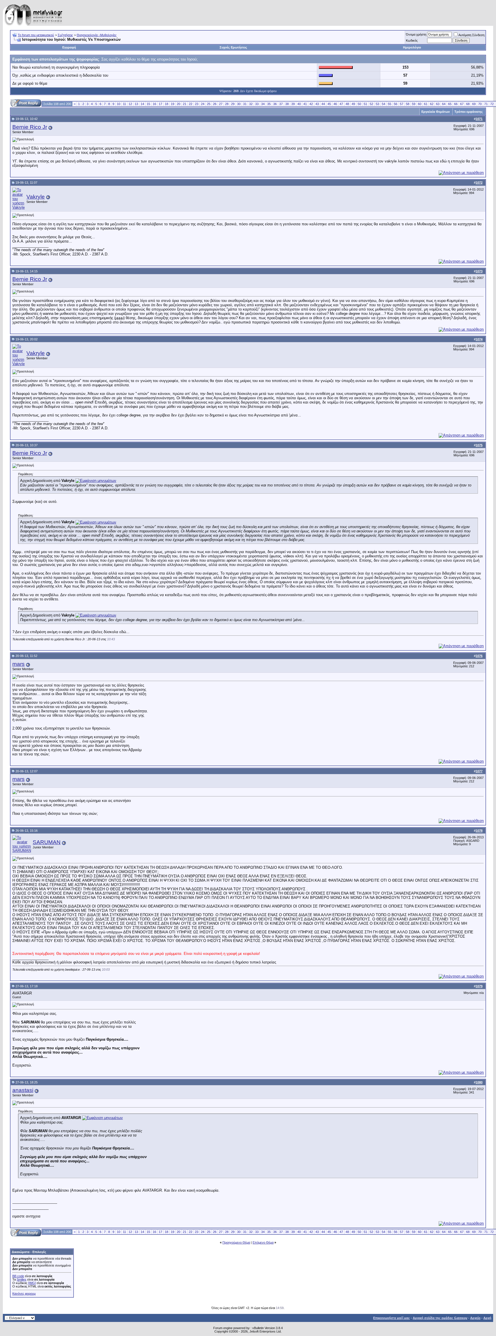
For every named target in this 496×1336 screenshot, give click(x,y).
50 (359, 104)
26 (214, 104)
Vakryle (35, 197)
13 (136, 104)
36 (275, 104)
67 (462, 104)
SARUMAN (47, 842)
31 (245, 104)
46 (335, 104)
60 (419, 104)
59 (413, 104)
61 (425, 104)
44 (323, 104)
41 (305, 104)
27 (220, 104)
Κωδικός (412, 40)
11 (124, 104)
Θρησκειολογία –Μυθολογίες (97, 35)
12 (130, 104)
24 (202, 104)
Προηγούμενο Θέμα (236, 1242)
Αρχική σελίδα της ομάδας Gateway (440, 1318)
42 (311, 104)
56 (395, 104)
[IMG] (32, 1283)
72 (492, 104)
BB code (18, 1276)
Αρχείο (475, 1318)
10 (118, 104)
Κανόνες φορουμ (24, 1293)
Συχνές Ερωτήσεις (233, 47)
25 (208, 104)
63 (437, 104)
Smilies (21, 1279)
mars (18, 664)
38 (287, 104)
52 (371, 104)
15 (148, 104)
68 (468, 104)
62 (431, 104)
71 (486, 104)
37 (281, 104)
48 (347, 104)
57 (401, 104)
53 (377, 104)
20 (178, 104)
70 (480, 104)
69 (474, 104)
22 (190, 104)
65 (450, 104)
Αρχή (487, 1318)
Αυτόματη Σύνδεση (471, 35)
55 (389, 104)
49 (353, 104)
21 (184, 104)
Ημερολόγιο (412, 47)
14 (142, 104)
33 (257, 104)
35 (269, 104)
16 (154, 104)
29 (233, 104)
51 (365, 104)
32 (251, 104)
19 (172, 104)
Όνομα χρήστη (416, 34)
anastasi (22, 1090)
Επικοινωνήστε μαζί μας (391, 1318)
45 (329, 104)
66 (456, 104)
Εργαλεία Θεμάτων (435, 111)
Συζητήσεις (65, 35)
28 (226, 104)
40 (299, 104)
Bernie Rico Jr (29, 127)
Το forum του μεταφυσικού (36, 35)
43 (317, 104)
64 (443, 104)
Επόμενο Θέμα (263, 1242)
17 (160, 104)
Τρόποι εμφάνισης (468, 111)
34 (263, 104)
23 (196, 104)
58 (407, 104)
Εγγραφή (69, 47)
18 (166, 104)
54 (383, 104)
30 (239, 104)
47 (341, 104)
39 (293, 104)
